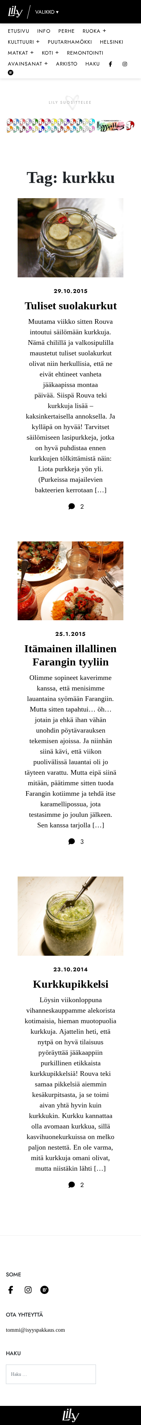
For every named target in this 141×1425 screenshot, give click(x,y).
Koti (50, 53)
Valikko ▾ (47, 12)
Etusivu (18, 31)
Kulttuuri (24, 42)
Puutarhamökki (70, 42)
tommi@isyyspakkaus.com (35, 1330)
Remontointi (85, 53)
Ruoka (95, 31)
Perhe (66, 31)
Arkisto (67, 63)
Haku (92, 63)
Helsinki (111, 42)
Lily (71, 1415)
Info (44, 31)
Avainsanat (28, 63)
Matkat (21, 53)
